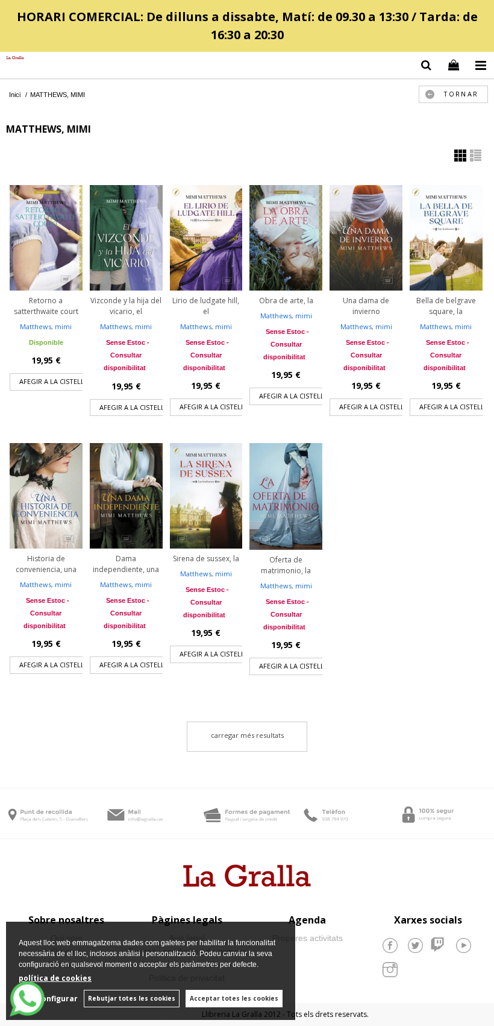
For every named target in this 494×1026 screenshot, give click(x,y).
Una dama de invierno (366, 305)
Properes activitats (307, 938)
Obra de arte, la (286, 300)
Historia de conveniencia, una (46, 563)
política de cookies (55, 978)
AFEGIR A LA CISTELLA (54, 381)
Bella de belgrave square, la (446, 305)
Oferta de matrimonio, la (286, 565)
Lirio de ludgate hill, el (205, 305)
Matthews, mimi (46, 326)
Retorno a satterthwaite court (46, 305)
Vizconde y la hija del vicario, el (125, 305)
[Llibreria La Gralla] (12, 58)
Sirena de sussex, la (206, 558)
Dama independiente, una (126, 563)
